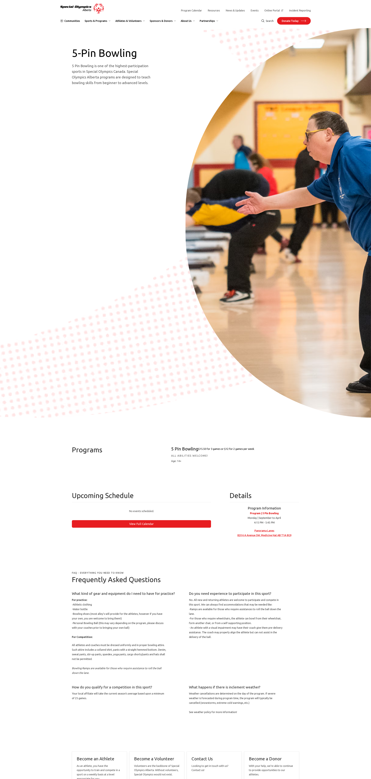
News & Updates (235, 10)
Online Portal (272, 10)
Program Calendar (191, 10)
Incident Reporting (300, 10)
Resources (214, 10)
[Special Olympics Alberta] (82, 8)
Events (255, 10)
